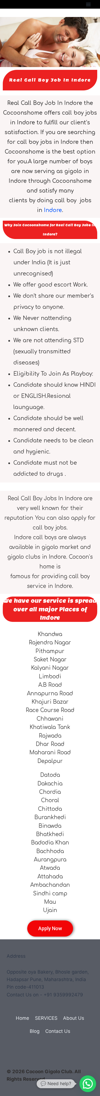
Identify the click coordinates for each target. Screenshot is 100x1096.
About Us (73, 1018)
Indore (53, 210)
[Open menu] (88, 4)
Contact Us (57, 1031)
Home (22, 1018)
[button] (87, 1083)
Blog (34, 1031)
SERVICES (46, 1018)
